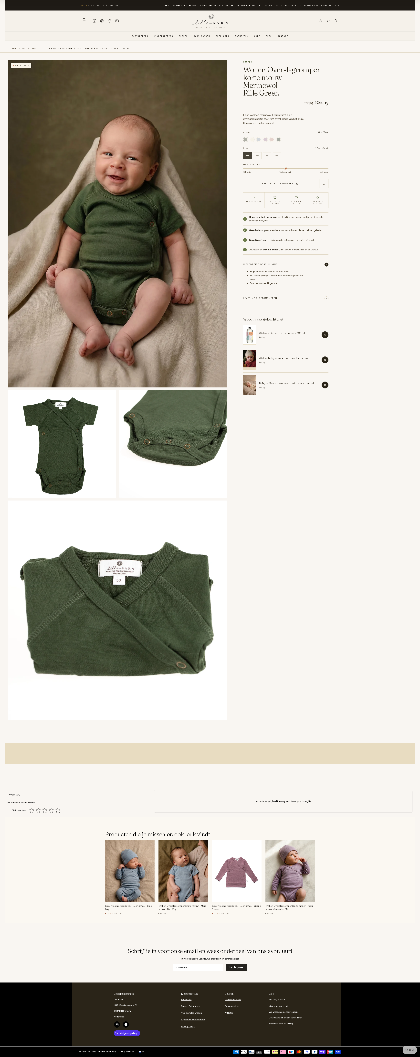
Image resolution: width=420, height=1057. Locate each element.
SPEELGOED (222, 36)
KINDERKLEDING (163, 36)
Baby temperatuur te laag (281, 1023)
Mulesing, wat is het (278, 1006)
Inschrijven (236, 967)
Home (14, 48)
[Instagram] (94, 20)
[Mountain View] (278, 139)
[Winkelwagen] (335, 20)
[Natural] (252, 139)
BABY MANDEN (202, 36)
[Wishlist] (328, 20)
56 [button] (257, 155)
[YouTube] (117, 20)
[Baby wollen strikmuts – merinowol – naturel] (249, 385)
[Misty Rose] (271, 139)
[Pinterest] (101, 20)
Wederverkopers (233, 999)
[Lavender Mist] (265, 139)
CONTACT (283, 36)
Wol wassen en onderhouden (283, 1012)
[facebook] (126, 1024)
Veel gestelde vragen (191, 1013)
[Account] (320, 20)
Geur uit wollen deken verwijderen (285, 1017)
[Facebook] (109, 20)
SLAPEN (183, 36)
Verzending (186, 999)
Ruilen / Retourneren (191, 1006)
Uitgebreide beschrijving (260, 264)
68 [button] (277, 155)
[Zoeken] (84, 19)
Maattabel (321, 148)
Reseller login (330, 5)
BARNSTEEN (241, 36)
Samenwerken (311, 5)
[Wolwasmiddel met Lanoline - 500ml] (249, 335)
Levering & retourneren (260, 298)
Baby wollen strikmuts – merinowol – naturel (286, 383)
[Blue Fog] (258, 139)
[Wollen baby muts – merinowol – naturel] (249, 360)
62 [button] (267, 155)
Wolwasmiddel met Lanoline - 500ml (282, 333)
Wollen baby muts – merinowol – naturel (284, 358)
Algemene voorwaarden (193, 1019)
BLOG (269, 36)
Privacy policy (188, 1026)
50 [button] (247, 155)
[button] (280, 183)
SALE (257, 36)
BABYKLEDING (140, 36)
